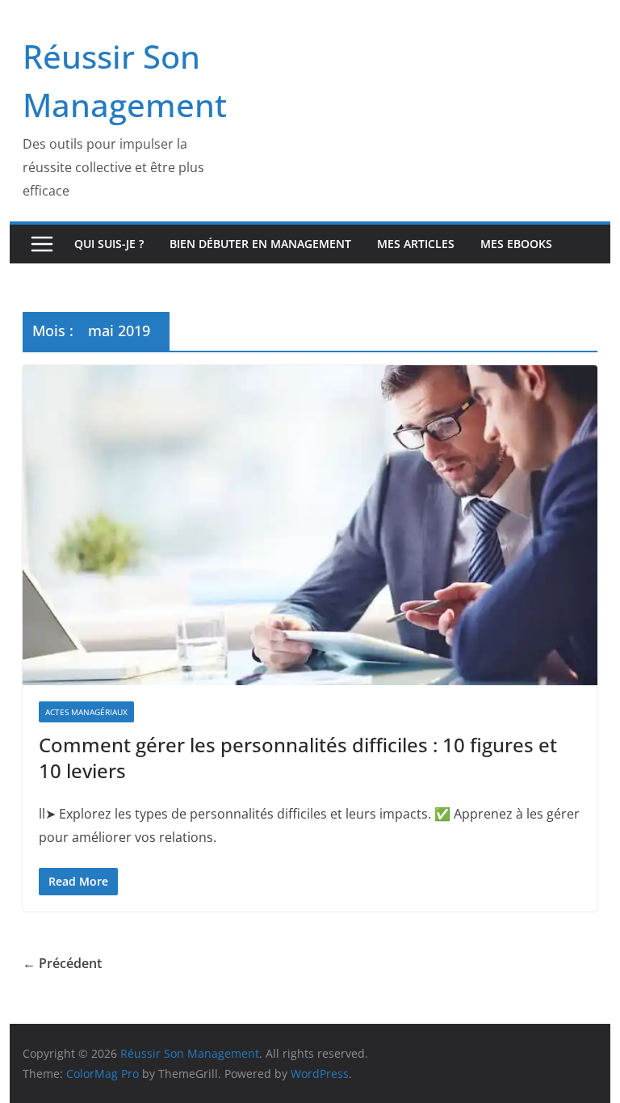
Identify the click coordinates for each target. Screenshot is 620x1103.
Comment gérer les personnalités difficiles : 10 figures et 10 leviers (298, 757)
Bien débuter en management (260, 243)
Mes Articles (416, 243)
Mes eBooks (516, 243)
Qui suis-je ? (109, 243)
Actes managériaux (86, 712)
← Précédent (62, 963)
